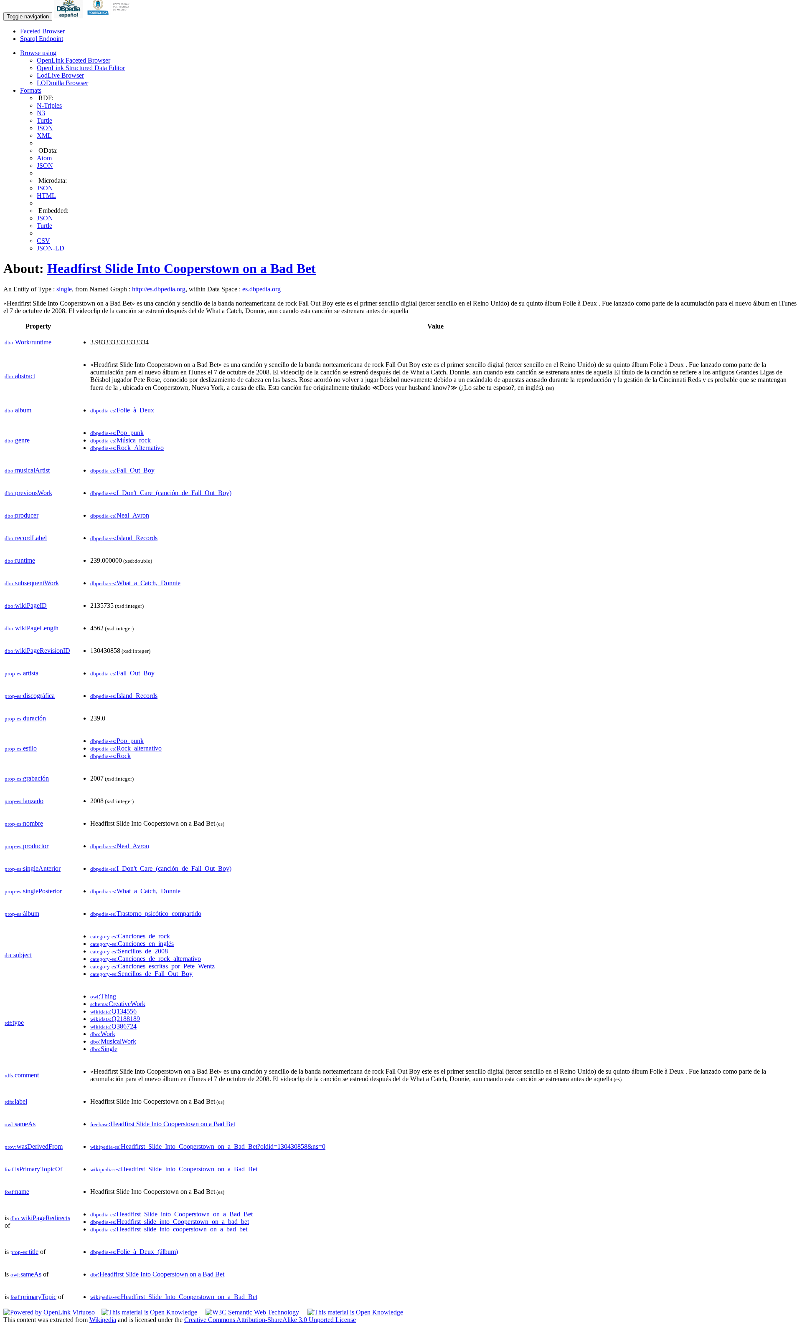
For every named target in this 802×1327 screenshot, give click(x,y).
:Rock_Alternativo (127, 447)
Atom (44, 158)
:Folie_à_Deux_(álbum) (134, 1251)
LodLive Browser (60, 75)
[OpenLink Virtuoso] (49, 1312)
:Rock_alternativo (126, 748)
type (14, 1022)
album (18, 410)
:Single (103, 1048)
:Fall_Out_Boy (122, 470)
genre (17, 440)
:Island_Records (123, 537)
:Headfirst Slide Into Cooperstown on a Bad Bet (162, 1123)
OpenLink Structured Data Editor (81, 67)
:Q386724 (113, 1026)
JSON (45, 127)
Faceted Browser (42, 31)
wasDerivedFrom (34, 1146)
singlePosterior (33, 891)
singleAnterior (33, 868)
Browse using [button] (38, 52)
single (64, 289)
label (16, 1101)
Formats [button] (30, 90)
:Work (102, 1033)
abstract (20, 375)
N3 (41, 112)
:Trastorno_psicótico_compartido (145, 913)
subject (18, 954)
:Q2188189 (115, 1018)
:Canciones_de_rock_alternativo (145, 958)
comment (22, 1075)
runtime (20, 560)
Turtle (44, 120)
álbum (22, 913)
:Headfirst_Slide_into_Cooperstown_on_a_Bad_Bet (171, 1214)
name (17, 1191)
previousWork (28, 492)
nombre (24, 823)
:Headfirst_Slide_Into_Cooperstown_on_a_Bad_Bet (173, 1169)
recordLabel (26, 537)
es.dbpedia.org (261, 289)
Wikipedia (102, 1319)
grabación (27, 778)
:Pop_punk (117, 432)
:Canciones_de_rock (130, 936)
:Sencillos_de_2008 (129, 951)
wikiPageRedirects (40, 1217)
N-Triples (49, 105)
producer (21, 515)
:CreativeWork (117, 1003)
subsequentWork (32, 582)
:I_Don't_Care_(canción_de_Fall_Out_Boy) (160, 492)
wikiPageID (26, 605)
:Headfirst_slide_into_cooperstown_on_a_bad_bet (168, 1229)
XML (44, 135)
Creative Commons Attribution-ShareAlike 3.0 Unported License (270, 1319)
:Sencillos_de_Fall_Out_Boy (141, 973)
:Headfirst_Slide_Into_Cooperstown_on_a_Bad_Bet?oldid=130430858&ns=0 (207, 1146)
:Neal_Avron (119, 515)
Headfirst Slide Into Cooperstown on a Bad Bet (181, 268)
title (24, 1251)
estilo (21, 748)
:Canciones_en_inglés (132, 943)
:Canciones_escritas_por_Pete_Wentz (152, 966)
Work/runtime (28, 342)
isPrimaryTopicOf (33, 1169)
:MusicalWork (113, 1041)
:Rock (110, 755)
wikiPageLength (31, 628)
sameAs (20, 1123)
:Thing (103, 996)
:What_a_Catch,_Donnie (135, 582)
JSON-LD (50, 248)
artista (21, 673)
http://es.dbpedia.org (158, 289)
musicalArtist (27, 470)
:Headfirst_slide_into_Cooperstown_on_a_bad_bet (169, 1221)
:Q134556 (113, 1011)
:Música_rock (120, 440)
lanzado (24, 800)
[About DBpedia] (69, 16)
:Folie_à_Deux (122, 410)
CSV (43, 240)
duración (25, 718)
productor (26, 845)
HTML (46, 195)
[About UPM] (110, 16)
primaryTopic (33, 1296)
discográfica (30, 695)
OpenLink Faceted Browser (73, 60)
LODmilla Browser (62, 82)
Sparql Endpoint (41, 38)
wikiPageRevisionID (37, 650)
